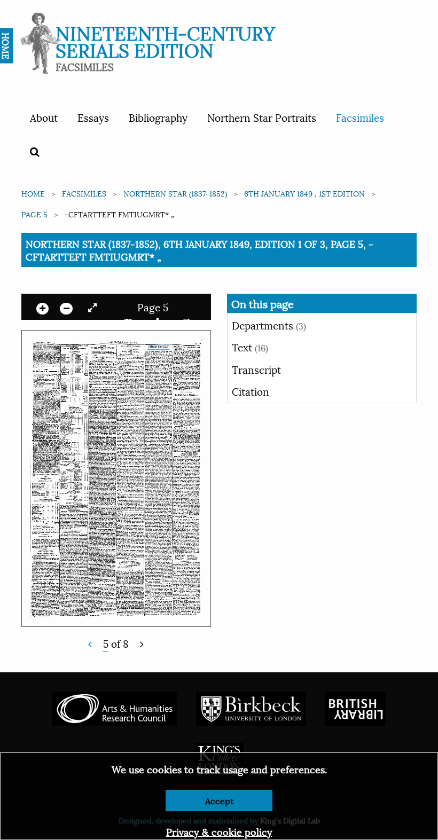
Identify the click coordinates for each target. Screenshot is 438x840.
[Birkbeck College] (251, 706)
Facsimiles (360, 117)
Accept (219, 800)
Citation (250, 391)
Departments (269, 325)
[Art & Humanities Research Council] (114, 706)
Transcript (256, 369)
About (44, 117)
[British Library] (355, 706)
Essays (93, 117)
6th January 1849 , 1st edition (304, 193)
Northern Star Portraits (261, 117)
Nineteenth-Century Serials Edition (165, 40)
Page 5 (34, 213)
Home (33, 193)
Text (250, 347)
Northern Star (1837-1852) (175, 193)
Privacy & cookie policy (219, 831)
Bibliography (158, 117)
